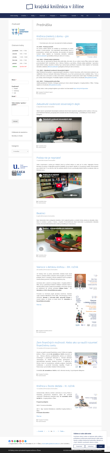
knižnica (16, 91)
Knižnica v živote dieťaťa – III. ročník (56, 386)
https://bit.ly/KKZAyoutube (80, 88)
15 (54, 431)
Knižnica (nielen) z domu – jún (53, 36)
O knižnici (23, 15)
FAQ (82, 15)
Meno (14, 80)
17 (59, 431)
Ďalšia (62, 431)
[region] (89, 440)
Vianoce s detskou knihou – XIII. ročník (57, 267)
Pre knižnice (63, 15)
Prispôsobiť (79, 446)
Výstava (50, 330)
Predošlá (40, 431)
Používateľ (15, 86)
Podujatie (40, 92)
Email (14, 96)
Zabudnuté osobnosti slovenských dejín (58, 104)
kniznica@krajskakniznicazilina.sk (51, 443)
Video (45, 146)
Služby (33, 15)
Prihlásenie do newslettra (19, 132)
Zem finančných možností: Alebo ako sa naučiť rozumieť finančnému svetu (67, 344)
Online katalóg (14, 15)
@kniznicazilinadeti (42, 56)
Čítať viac (39, 304)
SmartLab (42, 15)
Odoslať (15, 121)
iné (15, 93)
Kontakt (74, 15)
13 (49, 431)
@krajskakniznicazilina (91, 77)
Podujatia (52, 15)
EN (87, 15)
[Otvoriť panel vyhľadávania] (99, 15)
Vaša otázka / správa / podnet (19, 104)
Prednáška (45, 92)
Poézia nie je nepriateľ (49, 157)
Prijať (100, 446)
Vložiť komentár (42, 93)
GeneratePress (97, 450)
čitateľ (16, 88)
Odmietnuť (90, 446)
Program (50, 92)
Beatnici (41, 213)
